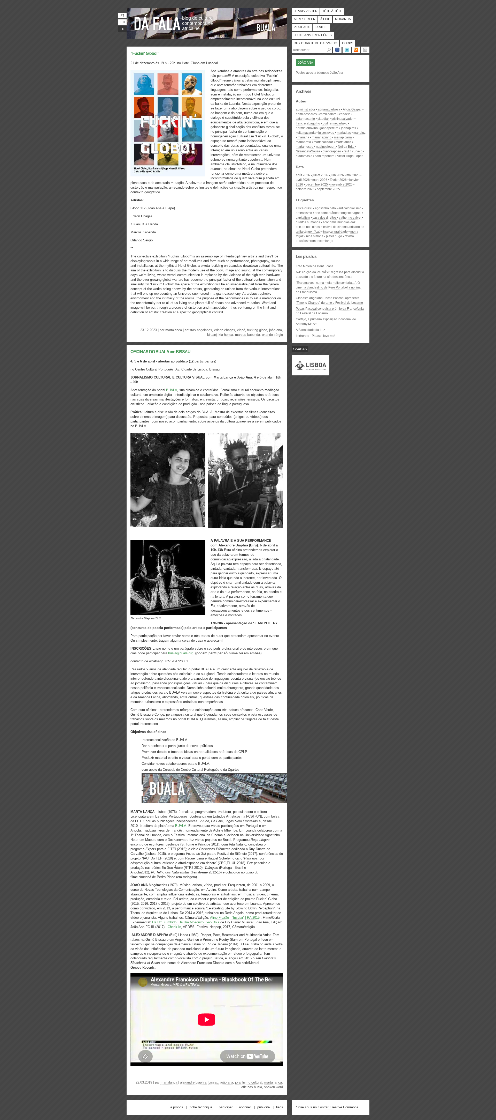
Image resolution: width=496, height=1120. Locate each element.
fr (122, 29)
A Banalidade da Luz (310, 330)
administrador (305, 109)
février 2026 (338, 180)
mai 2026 (353, 175)
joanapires (348, 128)
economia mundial (336, 222)
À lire (325, 19)
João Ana (275, 330)
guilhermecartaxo (335, 123)
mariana (303, 137)
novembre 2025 (341, 184)
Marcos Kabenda (247, 335)
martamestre (304, 147)
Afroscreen (304, 19)
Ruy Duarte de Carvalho (315, 43)
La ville (321, 27)
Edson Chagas (224, 330)
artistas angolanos (198, 330)
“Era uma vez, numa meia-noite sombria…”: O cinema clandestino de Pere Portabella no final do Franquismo (328, 287)
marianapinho (321, 137)
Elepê (241, 330)
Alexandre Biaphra (193, 1082)
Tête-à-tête (332, 11)
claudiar (323, 119)
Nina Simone (314, 236)
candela (345, 114)
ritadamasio (304, 156)
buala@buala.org (180, 653)
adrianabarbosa (329, 109)
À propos (176, 1107)
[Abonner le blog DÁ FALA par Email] (365, 50)
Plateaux (302, 27)
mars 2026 (319, 180)
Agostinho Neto (325, 208)
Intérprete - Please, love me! (315, 336)
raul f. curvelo (353, 151)
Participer (226, 1107)
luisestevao (326, 133)
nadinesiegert (325, 147)
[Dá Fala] (157, 22)
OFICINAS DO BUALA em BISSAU (160, 352)
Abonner (245, 1107)
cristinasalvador (342, 119)
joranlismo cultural (248, 1082)
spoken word (273, 1087)
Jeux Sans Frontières (313, 35)
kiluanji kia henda (220, 335)
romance (316, 241)
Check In (174, 927)
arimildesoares (306, 114)
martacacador (323, 142)
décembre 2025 (317, 184)
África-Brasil (304, 208)
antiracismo (304, 213)
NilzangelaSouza (308, 151)
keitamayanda (306, 133)
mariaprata (303, 142)
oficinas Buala (251, 1087)
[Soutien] (310, 373)
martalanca (173, 330)
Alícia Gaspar (352, 109)
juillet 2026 (320, 175)
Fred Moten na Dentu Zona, (315, 266)
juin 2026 (337, 175)
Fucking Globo (257, 330)
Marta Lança (273, 1082)
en (122, 22)
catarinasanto (305, 119)
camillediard (328, 114)
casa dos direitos (324, 217)
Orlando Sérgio (272, 335)
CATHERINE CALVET (350, 217)
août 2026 (303, 175)
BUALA (266, 28)
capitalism (303, 217)
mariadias (344, 133)
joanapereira (329, 128)
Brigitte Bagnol (351, 213)
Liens (279, 1107)
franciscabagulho (308, 123)
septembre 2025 (328, 189)
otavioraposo (332, 151)
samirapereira (325, 156)
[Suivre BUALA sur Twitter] (347, 50)
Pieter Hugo (334, 236)
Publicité (263, 1107)
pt (122, 15)
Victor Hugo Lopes (350, 156)
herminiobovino (307, 128)
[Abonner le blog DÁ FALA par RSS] (356, 50)
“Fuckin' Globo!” (144, 53)
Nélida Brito (346, 147)
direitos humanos (308, 222)
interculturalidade (335, 231)
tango (329, 241)
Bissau (213, 1082)
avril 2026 (303, 180)
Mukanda (343, 19)
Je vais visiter (305, 11)
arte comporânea (327, 213)
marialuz (359, 133)
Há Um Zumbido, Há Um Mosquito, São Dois (185, 922)
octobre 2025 (305, 189)
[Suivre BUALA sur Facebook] (337, 50)
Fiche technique (201, 1107)
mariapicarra (343, 137)
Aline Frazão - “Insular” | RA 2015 (235, 917)
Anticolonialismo (349, 208)
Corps (347, 43)
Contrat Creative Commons (338, 1107)
